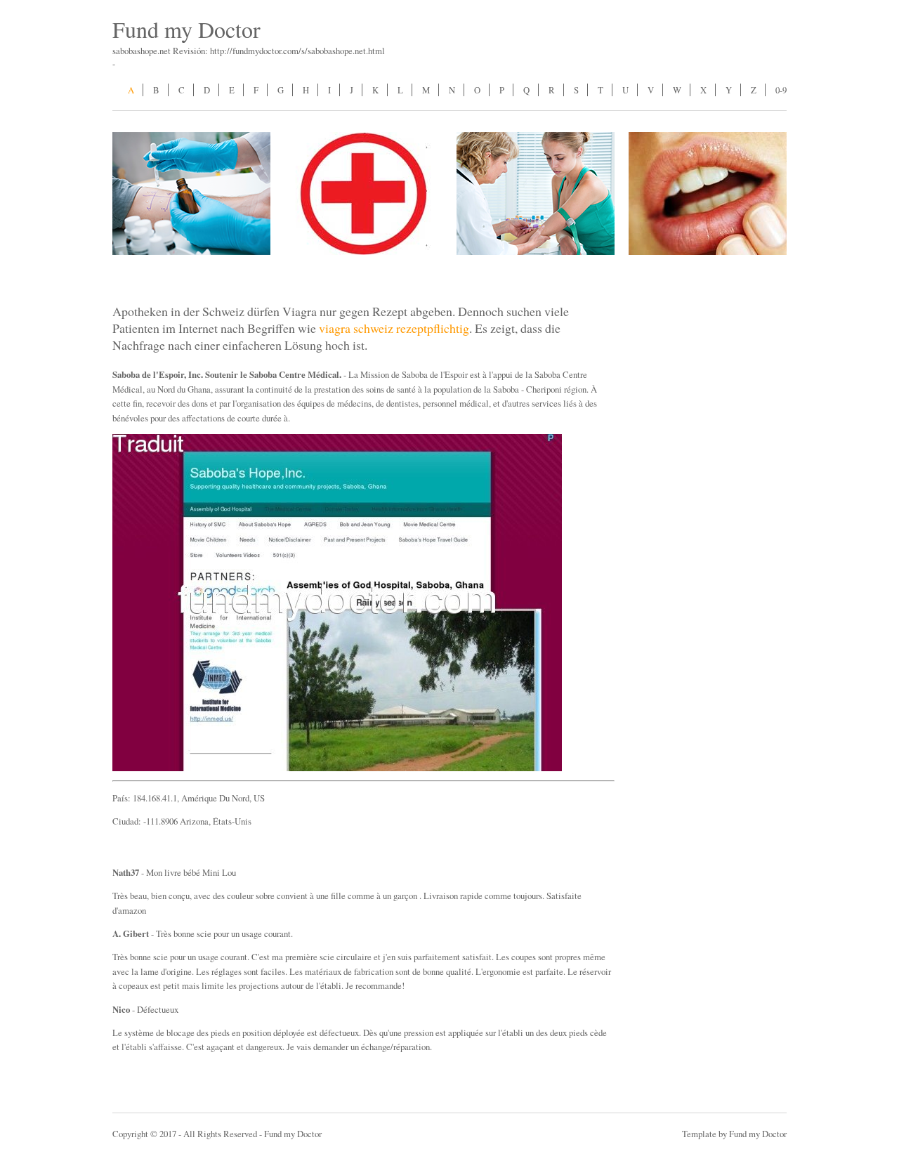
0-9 (781, 90)
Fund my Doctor (186, 29)
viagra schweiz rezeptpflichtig (394, 328)
